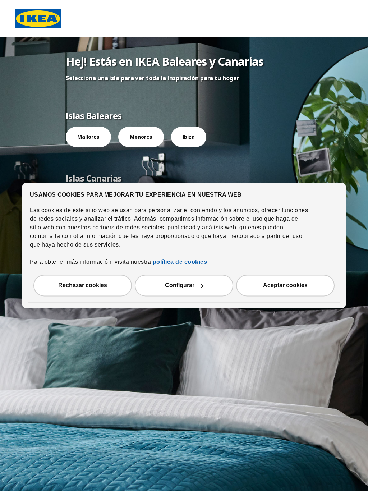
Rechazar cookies (82, 286)
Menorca (141, 136)
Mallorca (88, 136)
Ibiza (189, 136)
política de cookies (180, 262)
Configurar (179, 286)
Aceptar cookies (285, 286)
